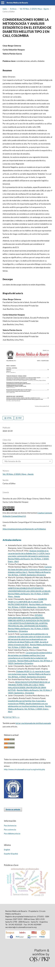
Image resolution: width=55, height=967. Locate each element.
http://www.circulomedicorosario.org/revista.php (24, 769)
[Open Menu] (2, 2)
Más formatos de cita (13, 461)
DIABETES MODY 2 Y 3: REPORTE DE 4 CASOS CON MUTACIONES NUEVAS (27, 602)
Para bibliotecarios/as (12, 834)
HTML (9, 418)
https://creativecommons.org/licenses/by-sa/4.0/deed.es (24, 529)
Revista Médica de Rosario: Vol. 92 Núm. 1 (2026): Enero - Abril (29, 709)
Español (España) (11, 853)
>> (18, 717)
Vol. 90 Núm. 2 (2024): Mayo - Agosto (34, 9)
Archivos (13, 9)
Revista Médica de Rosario (17, 3)
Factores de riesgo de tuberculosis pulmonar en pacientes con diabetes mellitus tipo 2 (30, 569)
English (7, 849)
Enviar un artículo (13, 809)
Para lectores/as (10, 825)
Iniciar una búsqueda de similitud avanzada (33, 723)
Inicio (5, 9)
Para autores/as (10, 830)
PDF (20, 418)
